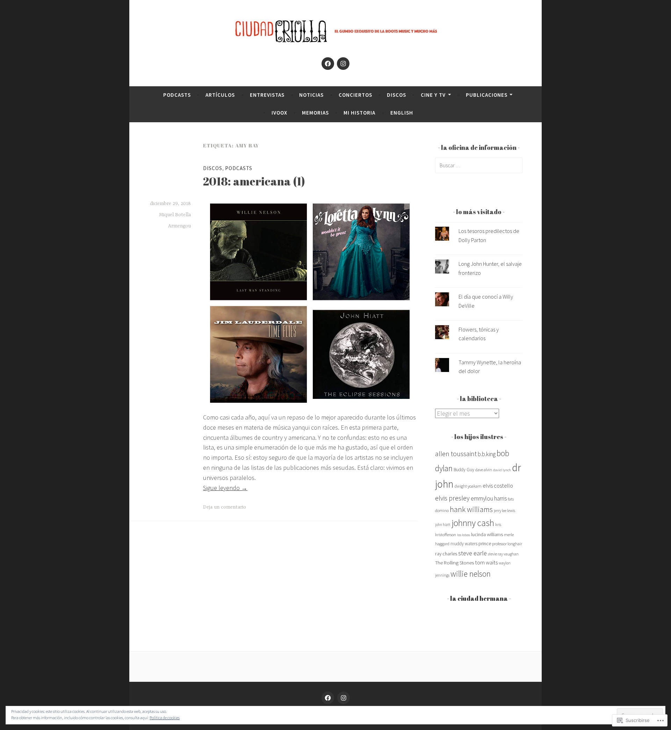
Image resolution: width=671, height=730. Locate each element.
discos (396, 95)
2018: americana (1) (254, 181)
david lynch (502, 470)
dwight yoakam (468, 486)
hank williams (471, 509)
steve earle (472, 553)
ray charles (446, 553)
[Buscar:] (478, 165)
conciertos (355, 95)
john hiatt (442, 524)
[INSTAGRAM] (343, 697)
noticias (311, 95)
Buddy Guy (464, 470)
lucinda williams (487, 534)
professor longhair (507, 543)
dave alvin (483, 469)
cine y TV (433, 95)
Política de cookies (165, 717)
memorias (315, 112)
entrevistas (267, 95)
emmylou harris (489, 498)
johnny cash (473, 522)
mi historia (359, 112)
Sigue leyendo (225, 488)
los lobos (463, 535)
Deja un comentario (224, 507)
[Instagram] (343, 63)
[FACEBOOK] (327, 697)
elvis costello (498, 485)
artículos (220, 95)
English (401, 112)
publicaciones (486, 95)
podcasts (177, 95)
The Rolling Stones (454, 562)
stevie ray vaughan (503, 554)
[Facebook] (327, 63)
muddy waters (463, 544)
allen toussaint (456, 453)
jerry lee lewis (504, 510)
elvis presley (452, 498)
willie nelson (470, 574)
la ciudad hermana (479, 598)
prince (484, 543)
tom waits (486, 562)
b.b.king (487, 454)
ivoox (279, 112)
